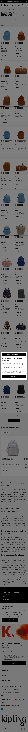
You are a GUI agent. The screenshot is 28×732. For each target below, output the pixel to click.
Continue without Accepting (14, 354)
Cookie (5, 366)
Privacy (23, 364)
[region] (14, 366)
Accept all (14, 376)
